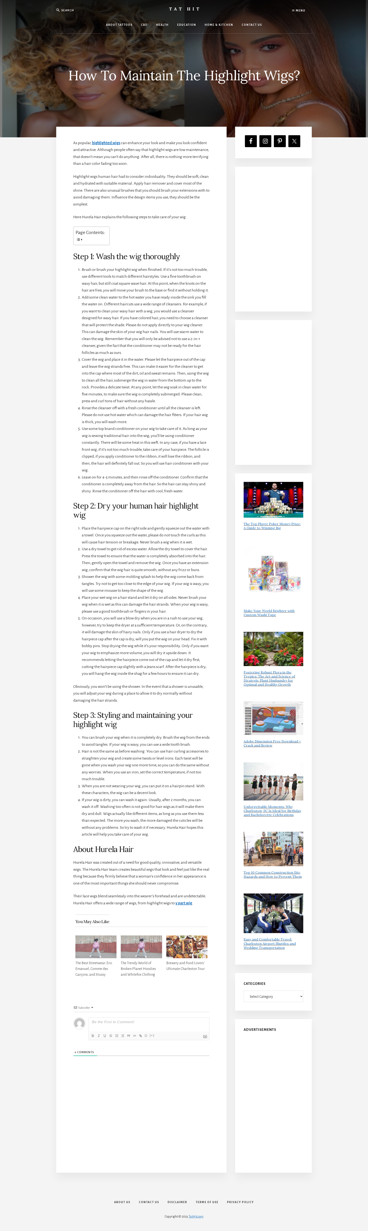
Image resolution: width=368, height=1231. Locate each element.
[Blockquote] (129, 1035)
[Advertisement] (273, 239)
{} (146, 1035)
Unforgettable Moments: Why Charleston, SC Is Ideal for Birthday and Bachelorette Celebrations (272, 810)
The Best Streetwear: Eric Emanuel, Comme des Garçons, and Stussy (93, 969)
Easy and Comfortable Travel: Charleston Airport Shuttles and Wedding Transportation (270, 943)
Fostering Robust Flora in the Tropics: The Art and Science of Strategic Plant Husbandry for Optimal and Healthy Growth (269, 678)
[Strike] (111, 1035)
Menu (300, 10)
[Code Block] (135, 1035)
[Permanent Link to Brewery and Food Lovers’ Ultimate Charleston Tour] (186, 939)
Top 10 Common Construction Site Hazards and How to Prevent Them (273, 874)
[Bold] (93, 1035)
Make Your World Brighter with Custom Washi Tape (269, 613)
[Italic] (99, 1035)
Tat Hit (185, 8)
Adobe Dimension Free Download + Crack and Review (272, 743)
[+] (152, 1035)
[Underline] (105, 1035)
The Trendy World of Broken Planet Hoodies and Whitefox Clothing (138, 969)
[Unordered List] (123, 1035)
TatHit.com (195, 1216)
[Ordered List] (117, 1035)
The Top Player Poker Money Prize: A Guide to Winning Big (272, 526)
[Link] (141, 1035)
